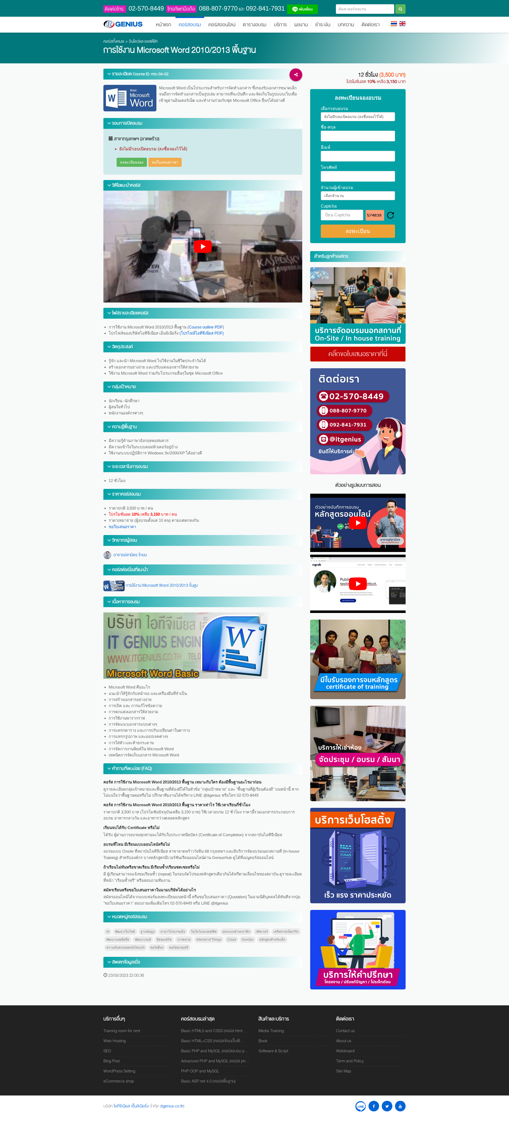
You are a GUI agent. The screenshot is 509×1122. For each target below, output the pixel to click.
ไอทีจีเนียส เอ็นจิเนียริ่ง (132, 1106)
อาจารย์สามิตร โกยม (129, 555)
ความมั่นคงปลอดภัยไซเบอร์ (125, 947)
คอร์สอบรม (190, 24)
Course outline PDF (206, 327)
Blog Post (111, 1061)
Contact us (345, 1031)
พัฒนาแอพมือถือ (117, 939)
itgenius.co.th (172, 1106)
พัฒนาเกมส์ (143, 939)
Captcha (329, 206)
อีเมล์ (325, 147)
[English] (402, 23)
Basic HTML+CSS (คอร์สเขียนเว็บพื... (212, 1041)
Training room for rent (121, 1031)
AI (107, 931)
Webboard (345, 1051)
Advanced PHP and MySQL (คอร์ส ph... (215, 1061)
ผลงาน (301, 24)
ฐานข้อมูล (148, 931)
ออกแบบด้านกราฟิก (236, 931)
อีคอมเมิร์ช (164, 939)
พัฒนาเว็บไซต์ (125, 931)
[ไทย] (394, 23)
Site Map (343, 1071)
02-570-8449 (146, 8)
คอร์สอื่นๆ (156, 947)
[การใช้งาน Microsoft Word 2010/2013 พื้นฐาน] (358, 305)
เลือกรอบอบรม (334, 109)
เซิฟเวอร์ (262, 931)
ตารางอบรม (254, 24)
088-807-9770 (218, 8)
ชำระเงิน (322, 24)
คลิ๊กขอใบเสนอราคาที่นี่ (357, 354)
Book (262, 1041)
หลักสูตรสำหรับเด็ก (272, 939)
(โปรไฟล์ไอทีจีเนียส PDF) (201, 333)
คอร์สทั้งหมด (113, 41)
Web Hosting (114, 1041)
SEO (107, 1051)
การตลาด (184, 939)
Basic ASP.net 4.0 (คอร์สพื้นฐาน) (208, 1081)
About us (343, 1041)
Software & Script (273, 1051)
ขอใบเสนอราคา (165, 162)
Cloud (231, 939)
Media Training (271, 1031)
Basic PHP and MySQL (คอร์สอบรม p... (215, 1051)
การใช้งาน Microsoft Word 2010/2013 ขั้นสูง (161, 585)
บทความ (346, 24)
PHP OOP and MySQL (200, 1071)
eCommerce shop (118, 1081)
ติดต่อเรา (371, 24)
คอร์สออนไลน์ (221, 24)
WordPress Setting (119, 1071)
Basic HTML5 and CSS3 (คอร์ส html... (213, 1031)
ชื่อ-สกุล (328, 127)
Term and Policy (350, 1061)
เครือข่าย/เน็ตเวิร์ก (286, 931)
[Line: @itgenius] (360, 1106)
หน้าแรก (163, 24)
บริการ (280, 24)
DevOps (247, 939)
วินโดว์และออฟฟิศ (143, 41)
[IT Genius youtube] (400, 1106)
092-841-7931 (265, 8)
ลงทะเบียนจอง (131, 162)
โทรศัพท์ (329, 167)
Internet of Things (208, 939)
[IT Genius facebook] (373, 1106)
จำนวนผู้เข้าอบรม (337, 188)
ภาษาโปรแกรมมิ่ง (172, 931)
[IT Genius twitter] (387, 1106)
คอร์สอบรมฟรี (178, 947)
